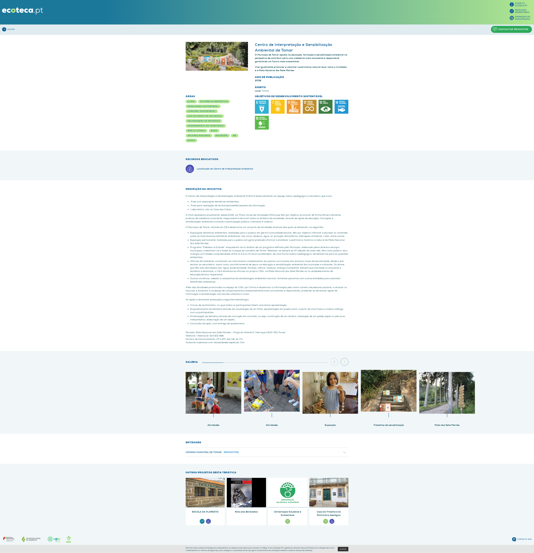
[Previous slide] (334, 362)
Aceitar (343, 549)
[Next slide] (344, 362)
